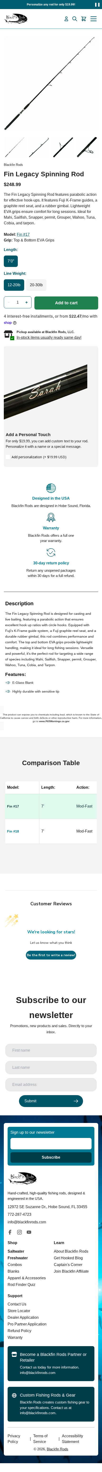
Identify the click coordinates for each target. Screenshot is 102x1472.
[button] (9, 302)
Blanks (13, 1271)
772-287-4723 (19, 1214)
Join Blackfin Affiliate (71, 1271)
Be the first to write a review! (51, 955)
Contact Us (17, 1304)
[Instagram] (19, 1232)
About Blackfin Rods (71, 1251)
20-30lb (36, 285)
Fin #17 (23, 234)
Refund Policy (19, 1331)
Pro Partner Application (27, 1324)
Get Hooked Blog (68, 1258)
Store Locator (19, 1311)
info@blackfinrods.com (38, 1373)
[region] (51, 818)
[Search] (75, 18)
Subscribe (51, 1157)
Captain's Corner (68, 1265)
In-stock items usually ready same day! (49, 337)
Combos (15, 1265)
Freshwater (18, 1258)
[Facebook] (10, 1232)
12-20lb (14, 285)
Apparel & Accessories (27, 1278)
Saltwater (16, 1251)
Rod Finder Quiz (21, 1285)
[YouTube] (29, 1232)
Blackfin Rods (57, 1449)
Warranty (15, 1337)
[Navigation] (93, 18)
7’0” (11, 261)
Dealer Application (23, 1317)
